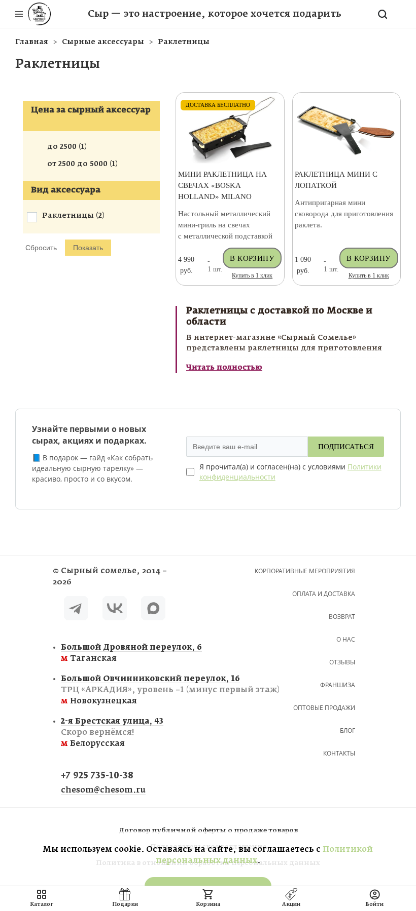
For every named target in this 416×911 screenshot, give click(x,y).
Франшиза (337, 685)
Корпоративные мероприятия (305, 571)
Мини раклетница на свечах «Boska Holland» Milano (222, 185)
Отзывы (342, 662)
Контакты (339, 753)
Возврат (342, 616)
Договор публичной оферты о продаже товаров (208, 830)
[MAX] (153, 610)
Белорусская (112, 732)
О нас (345, 639)
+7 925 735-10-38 (97, 776)
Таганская (120, 653)
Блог (347, 730)
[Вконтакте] (114, 610)
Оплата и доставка (323, 593)
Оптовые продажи (324, 707)
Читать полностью (224, 367)
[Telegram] (76, 610)
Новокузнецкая (120, 690)
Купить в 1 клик (252, 275)
